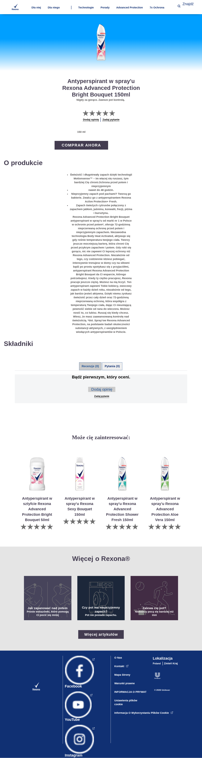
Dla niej (36, 7)
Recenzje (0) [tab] (90, 366)
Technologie (86, 7)
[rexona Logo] (34, 689)
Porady (105, 7)
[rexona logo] (15, 9)
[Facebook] (79, 673)
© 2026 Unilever (162, 690)
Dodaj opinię (101, 389)
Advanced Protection (129, 7)
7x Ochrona (157, 7)
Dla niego (54, 7)
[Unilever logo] (156, 678)
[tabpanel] (101, 393)
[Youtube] (77, 707)
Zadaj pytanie (101, 396)
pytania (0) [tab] (112, 366)
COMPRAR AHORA (81, 145)
